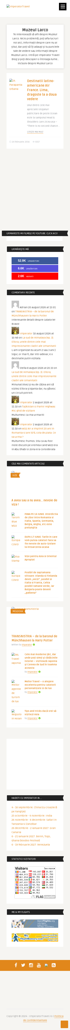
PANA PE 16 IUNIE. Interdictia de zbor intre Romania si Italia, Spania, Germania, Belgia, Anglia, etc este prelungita (41, 521)
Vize (15, 475)
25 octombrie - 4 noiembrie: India (32, 815)
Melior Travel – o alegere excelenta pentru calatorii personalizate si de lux (40, 685)
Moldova (18, 611)
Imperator (26, 333)
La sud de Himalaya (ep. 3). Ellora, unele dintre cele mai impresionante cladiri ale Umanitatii (34, 342)
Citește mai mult (35, 131)
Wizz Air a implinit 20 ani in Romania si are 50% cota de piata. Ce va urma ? (34, 432)
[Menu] (62, 6)
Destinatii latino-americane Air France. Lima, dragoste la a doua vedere (42, 90)
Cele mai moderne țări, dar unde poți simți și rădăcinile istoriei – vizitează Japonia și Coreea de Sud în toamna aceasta (41, 661)
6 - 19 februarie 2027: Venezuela (31, 844)
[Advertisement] (35, 189)
